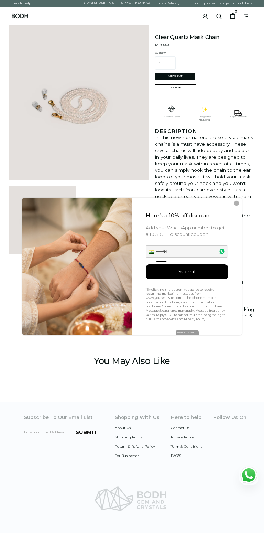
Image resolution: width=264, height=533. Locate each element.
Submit (187, 272)
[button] (152, 251)
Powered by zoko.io (187, 332)
